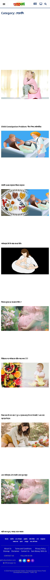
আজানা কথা (15, 541)
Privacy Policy (40, 549)
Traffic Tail (33, 572)
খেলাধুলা (26, 541)
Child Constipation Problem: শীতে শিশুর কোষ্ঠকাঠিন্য (21, 126)
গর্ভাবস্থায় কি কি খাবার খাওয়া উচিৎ (11, 243)
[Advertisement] (25, 41)
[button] (4, 4)
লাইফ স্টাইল (32, 539)
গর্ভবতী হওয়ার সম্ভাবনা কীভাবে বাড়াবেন (12, 185)
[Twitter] (24, 560)
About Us (7, 549)
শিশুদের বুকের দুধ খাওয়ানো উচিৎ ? (11, 302)
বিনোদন (6, 539)
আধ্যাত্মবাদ (42, 539)
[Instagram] (32, 560)
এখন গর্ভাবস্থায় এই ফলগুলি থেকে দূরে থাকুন (14, 475)
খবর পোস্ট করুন (33, 541)
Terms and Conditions (23, 549)
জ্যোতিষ (25, 539)
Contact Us (25, 551)
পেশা (38, 539)
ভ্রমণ (21, 541)
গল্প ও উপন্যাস (18, 539)
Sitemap (6, 551)
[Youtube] (28, 560)
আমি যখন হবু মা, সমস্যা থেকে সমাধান (12, 531)
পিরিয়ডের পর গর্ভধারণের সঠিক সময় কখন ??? (14, 358)
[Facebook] (20, 560)
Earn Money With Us (39, 551)
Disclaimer (15, 551)
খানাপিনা (12, 539)
